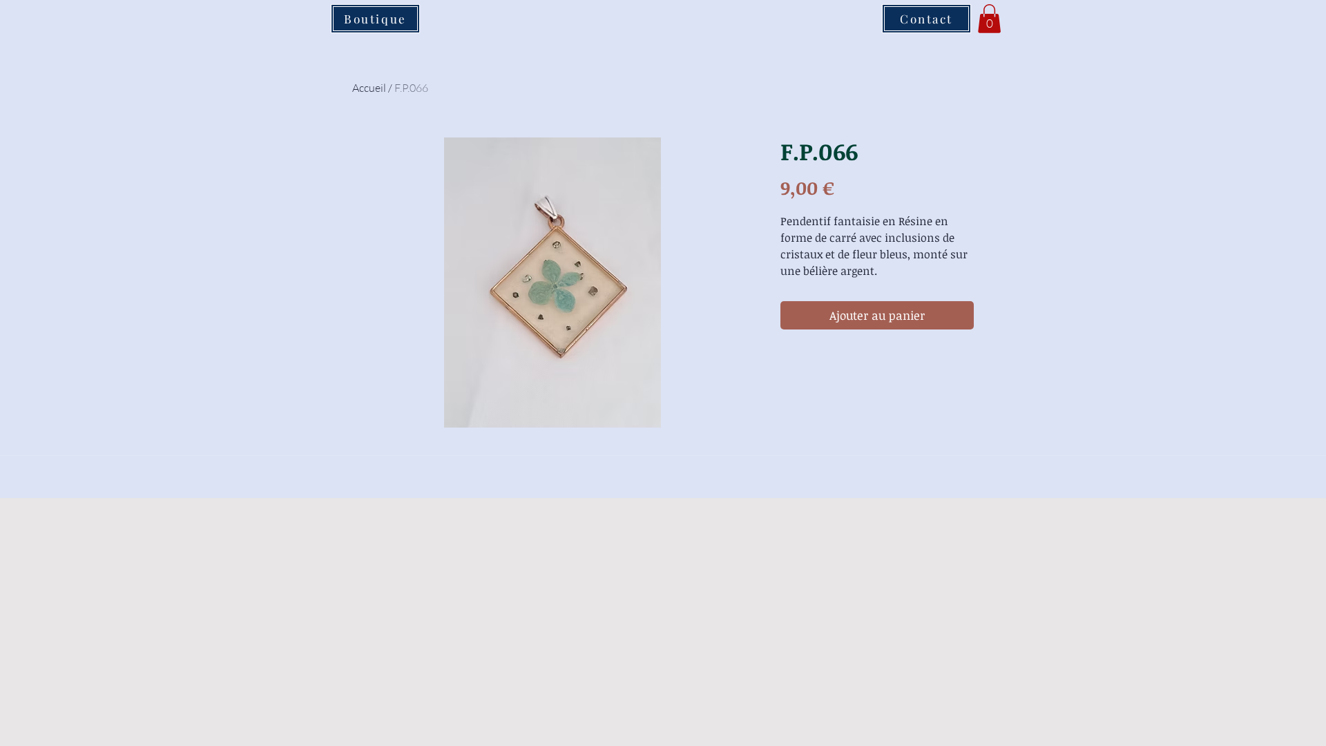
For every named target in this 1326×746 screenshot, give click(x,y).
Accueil (369, 88)
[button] (989, 18)
